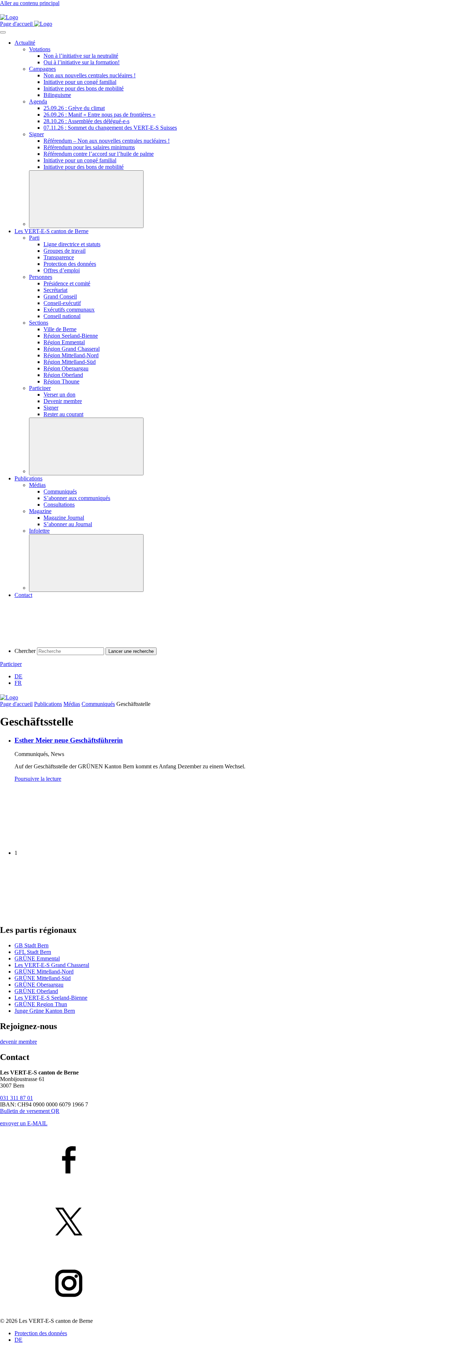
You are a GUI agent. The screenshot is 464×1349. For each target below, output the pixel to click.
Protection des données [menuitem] (70, 264)
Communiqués (98, 704)
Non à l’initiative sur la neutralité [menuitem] (81, 56)
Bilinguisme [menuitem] (57, 95)
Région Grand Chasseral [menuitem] (72, 349)
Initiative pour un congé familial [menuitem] (80, 82)
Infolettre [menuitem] (39, 531)
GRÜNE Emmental (37, 958)
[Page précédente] (54, 840)
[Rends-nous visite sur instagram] (232, 1284)
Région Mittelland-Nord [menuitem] (71, 355)
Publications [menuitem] (28, 478)
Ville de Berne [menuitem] (60, 329)
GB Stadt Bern (31, 945)
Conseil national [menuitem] (62, 316)
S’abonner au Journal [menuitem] (68, 524)
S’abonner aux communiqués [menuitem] (77, 498)
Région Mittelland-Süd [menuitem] (70, 362)
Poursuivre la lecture (37, 779)
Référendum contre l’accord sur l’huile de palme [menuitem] (99, 154)
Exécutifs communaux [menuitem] (69, 309)
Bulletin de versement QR (29, 1111)
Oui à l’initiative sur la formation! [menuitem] (82, 62)
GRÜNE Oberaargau (38, 985)
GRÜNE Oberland (36, 991)
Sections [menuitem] (38, 323)
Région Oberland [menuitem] (63, 375)
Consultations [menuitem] (59, 504)
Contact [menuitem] (23, 595)
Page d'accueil (16, 704)
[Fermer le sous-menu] (86, 199)
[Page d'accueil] (9, 17)
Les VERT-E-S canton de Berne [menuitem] (51, 231)
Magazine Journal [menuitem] (64, 518)
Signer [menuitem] (36, 134)
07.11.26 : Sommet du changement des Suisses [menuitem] (110, 128)
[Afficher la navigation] (3, 32)
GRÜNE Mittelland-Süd (42, 978)
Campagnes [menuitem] (42, 69)
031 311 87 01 (16, 1098)
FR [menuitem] (18, 683)
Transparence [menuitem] (59, 257)
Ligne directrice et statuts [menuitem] (72, 244)
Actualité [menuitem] (24, 43)
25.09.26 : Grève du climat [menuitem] (74, 108)
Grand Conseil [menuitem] (60, 296)
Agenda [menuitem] (38, 101)
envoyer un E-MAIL (23, 1123)
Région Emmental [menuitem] (64, 342)
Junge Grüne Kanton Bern (44, 1011)
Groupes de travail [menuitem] (65, 251)
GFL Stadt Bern (32, 952)
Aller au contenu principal (29, 3)
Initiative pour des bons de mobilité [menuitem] (84, 88)
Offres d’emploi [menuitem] (62, 270)
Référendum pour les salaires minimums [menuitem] (89, 147)
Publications (48, 704)
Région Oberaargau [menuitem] (66, 368)
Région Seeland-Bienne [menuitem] (71, 336)
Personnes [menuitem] (40, 277)
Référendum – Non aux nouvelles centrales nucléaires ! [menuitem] (107, 141)
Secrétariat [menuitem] (55, 290)
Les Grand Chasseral (51, 965)
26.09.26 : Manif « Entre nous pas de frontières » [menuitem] (100, 114)
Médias (71, 704)
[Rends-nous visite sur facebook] (232, 1160)
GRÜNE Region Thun (40, 1004)
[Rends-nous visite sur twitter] (232, 1222)
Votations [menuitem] (39, 49)
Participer (11, 664)
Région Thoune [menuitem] (61, 381)
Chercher (25, 651)
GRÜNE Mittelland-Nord (44, 971)
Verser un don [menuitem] (59, 394)
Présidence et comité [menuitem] (67, 283)
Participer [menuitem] (40, 388)
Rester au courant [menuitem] (63, 414)
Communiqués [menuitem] (60, 491)
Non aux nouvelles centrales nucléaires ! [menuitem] (90, 75)
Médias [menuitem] (37, 485)
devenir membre (18, 1042)
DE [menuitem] (18, 676)
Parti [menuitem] (34, 238)
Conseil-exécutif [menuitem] (62, 303)
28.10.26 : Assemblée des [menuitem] (86, 121)
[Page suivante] (54, 914)
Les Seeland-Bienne (50, 998)
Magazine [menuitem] (40, 511)
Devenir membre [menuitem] (63, 401)
